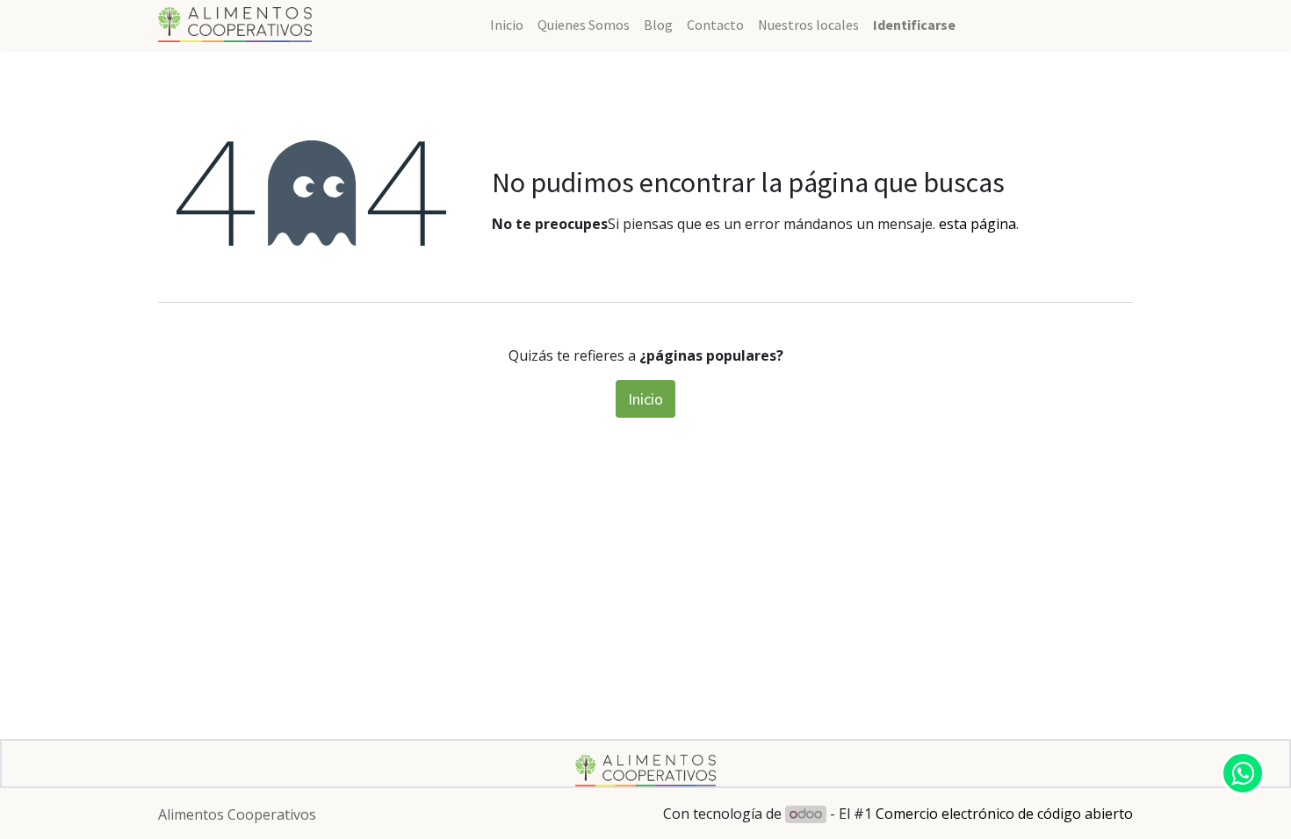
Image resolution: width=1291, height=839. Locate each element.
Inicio (645, 399)
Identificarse (914, 24)
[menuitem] (506, 24)
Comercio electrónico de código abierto (1004, 813)
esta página (977, 223)
